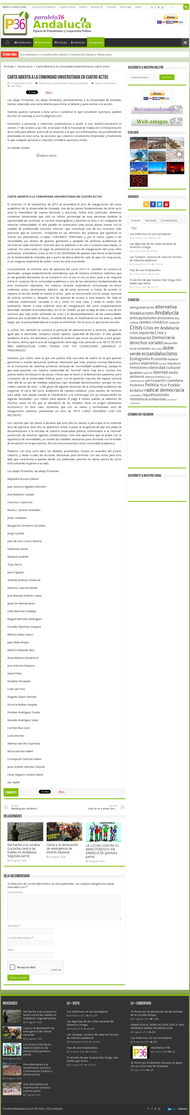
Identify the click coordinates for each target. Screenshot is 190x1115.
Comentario (15, 892)
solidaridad (157, 399)
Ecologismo (140, 358)
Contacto (111, 7)
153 (173, 1052)
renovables (136, 395)
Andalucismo (24, 42)
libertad (160, 372)
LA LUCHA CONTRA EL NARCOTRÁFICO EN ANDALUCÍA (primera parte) (102, 851)
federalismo (174, 363)
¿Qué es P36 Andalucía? (44, 7)
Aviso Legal (125, 7)
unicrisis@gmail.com (48, 116)
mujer (168, 377)
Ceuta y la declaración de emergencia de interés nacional (62, 848)
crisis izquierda (142, 333)
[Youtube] (162, 7)
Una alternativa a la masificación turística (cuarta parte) (36, 1088)
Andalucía (166, 313)
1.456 (156, 1019)
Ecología (62, 42)
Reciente (150, 220)
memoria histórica (155, 376)
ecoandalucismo (159, 353)
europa (162, 363)
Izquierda (97, 42)
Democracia (44, 42)
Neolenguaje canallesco (24, 807)
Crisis (136, 327)
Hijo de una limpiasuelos (145, 270)
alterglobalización (142, 307)
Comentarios (169, 220)
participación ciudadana (164, 380)
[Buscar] (186, 7)
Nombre (13, 925)
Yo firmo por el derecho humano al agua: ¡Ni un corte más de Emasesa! (156, 1064)
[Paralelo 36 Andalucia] (47, 23)
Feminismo (79, 42)
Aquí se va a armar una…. (103, 807)
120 (151, 1070)
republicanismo (155, 395)
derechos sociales (146, 342)
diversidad (156, 349)
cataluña (174, 322)
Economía (159, 359)
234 (155, 1042)
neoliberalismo (137, 381)
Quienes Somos (68, 7)
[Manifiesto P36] (140, 1052)
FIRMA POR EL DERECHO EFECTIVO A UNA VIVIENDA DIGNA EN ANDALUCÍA (157, 1026)
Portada (7, 42)
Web (10, 950)
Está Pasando (60, 83)
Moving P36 (97, 7)
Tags (134, 228)
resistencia (138, 399)
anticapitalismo (143, 318)
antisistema (165, 318)
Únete (138, 7)
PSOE (163, 385)
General (72, 83)
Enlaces (83, 7)
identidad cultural (164, 367)
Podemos (137, 385)
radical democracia (164, 390)
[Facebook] (155, 7)
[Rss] (152, 7)
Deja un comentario (105, 83)
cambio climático (153, 322)
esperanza (149, 363)
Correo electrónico (20, 938)
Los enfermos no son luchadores (150, 234)
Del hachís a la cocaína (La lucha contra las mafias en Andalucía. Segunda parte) (23, 850)
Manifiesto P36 (160, 1047)
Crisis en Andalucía (161, 328)
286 (153, 1032)
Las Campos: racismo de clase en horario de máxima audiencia (156, 258)
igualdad (136, 372)
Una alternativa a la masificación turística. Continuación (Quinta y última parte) (66, 54)
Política (152, 384)
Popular (136, 220)
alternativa (166, 307)
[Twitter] (158, 7)
